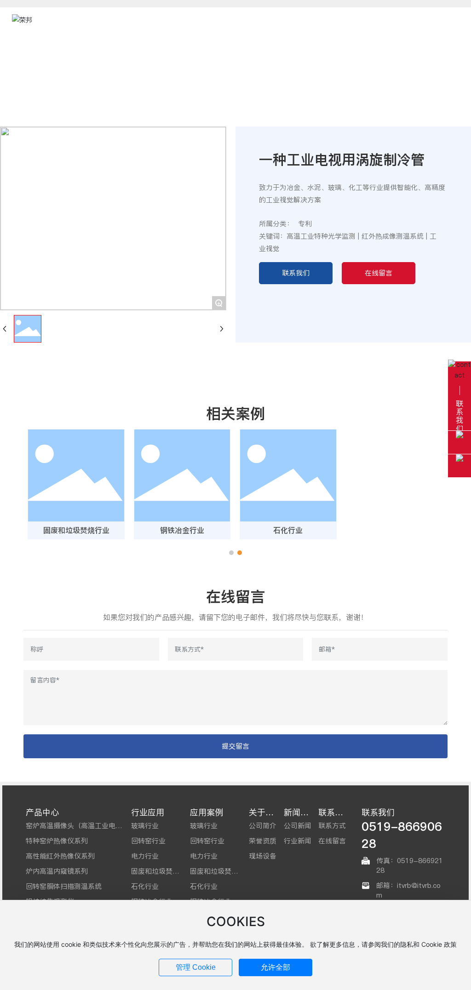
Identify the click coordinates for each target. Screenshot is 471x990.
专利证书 (197, 73)
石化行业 (288, 530)
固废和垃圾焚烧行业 (76, 530)
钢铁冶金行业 (182, 530)
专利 (227, 73)
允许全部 (275, 967)
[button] (231, 552)
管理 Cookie (196, 967)
